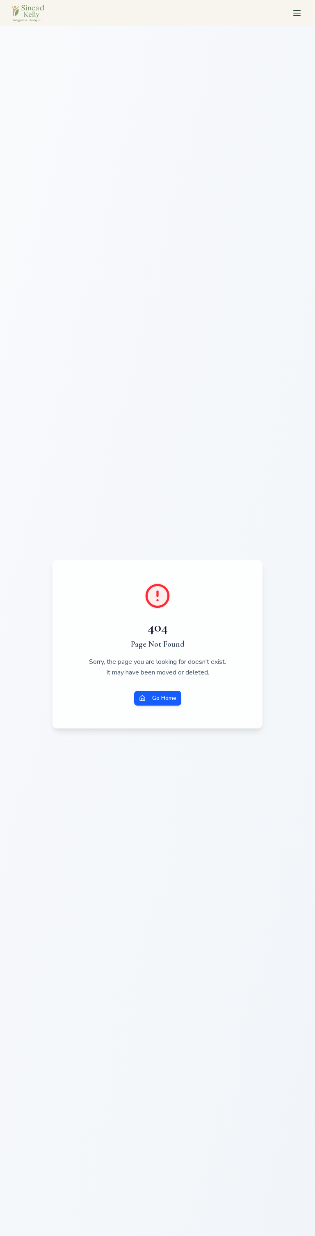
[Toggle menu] (297, 13)
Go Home (164, 698)
